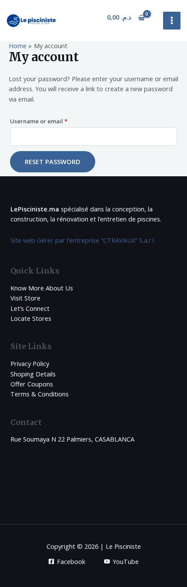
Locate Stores (30, 318)
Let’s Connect (30, 308)
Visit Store (25, 298)
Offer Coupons (31, 383)
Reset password (52, 161)
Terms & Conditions (39, 393)
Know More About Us (41, 288)
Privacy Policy (29, 363)
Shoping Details (33, 373)
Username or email (51, 121)
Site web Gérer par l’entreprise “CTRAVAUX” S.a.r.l (82, 240)
